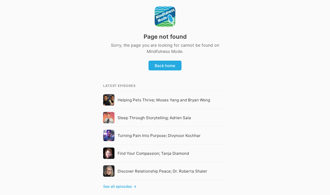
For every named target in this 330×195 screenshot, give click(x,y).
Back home (165, 65)
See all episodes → (120, 186)
